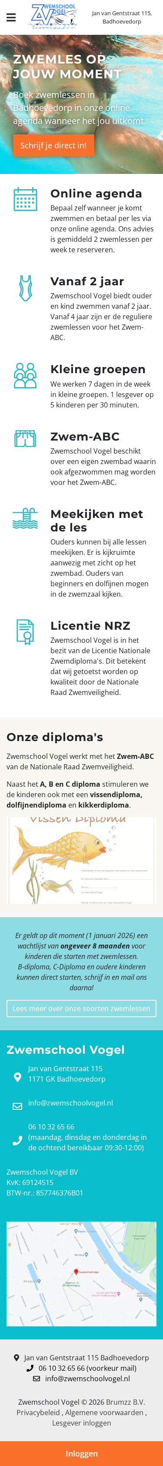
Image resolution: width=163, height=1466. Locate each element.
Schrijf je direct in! (53, 145)
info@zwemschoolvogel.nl (86, 1378)
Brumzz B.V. (125, 1402)
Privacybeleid (38, 1412)
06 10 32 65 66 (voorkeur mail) (86, 1368)
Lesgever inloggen (81, 1423)
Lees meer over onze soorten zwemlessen (81, 1008)
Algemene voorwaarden (104, 1412)
